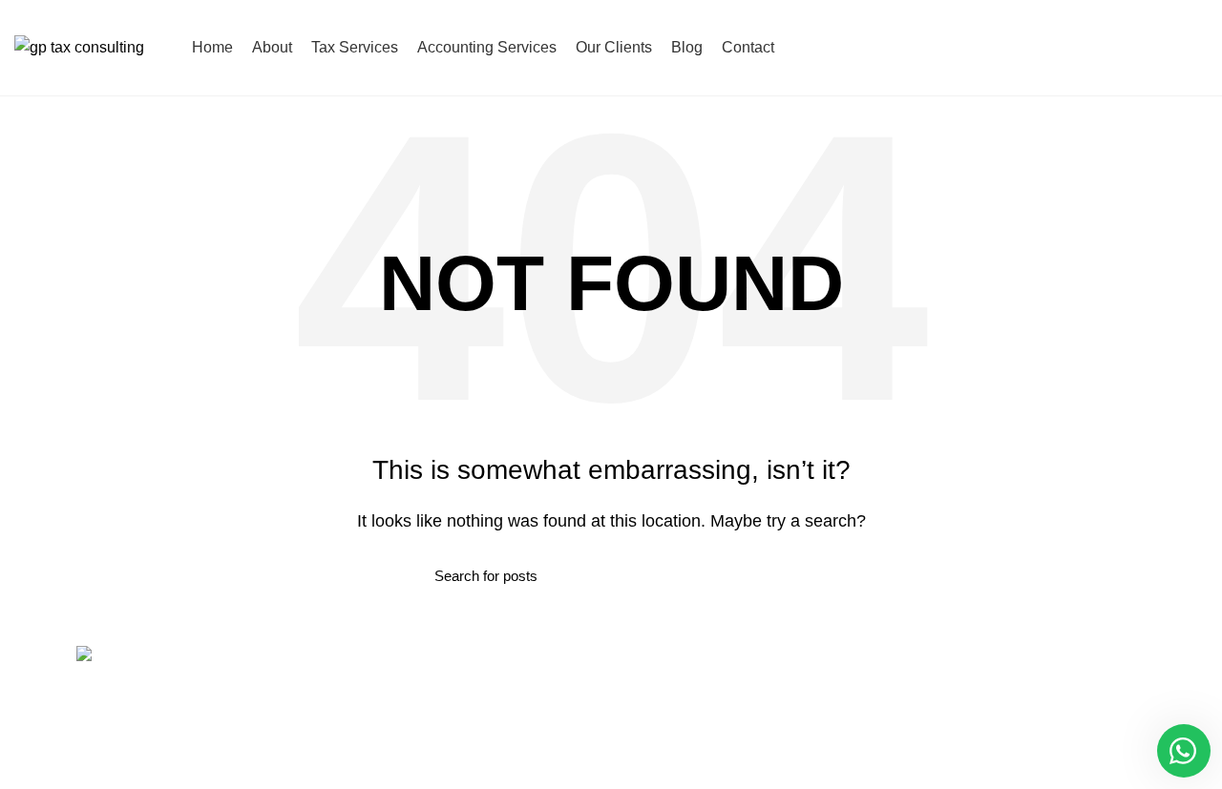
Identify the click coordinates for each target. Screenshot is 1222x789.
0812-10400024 (1145, 47)
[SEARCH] (776, 575)
